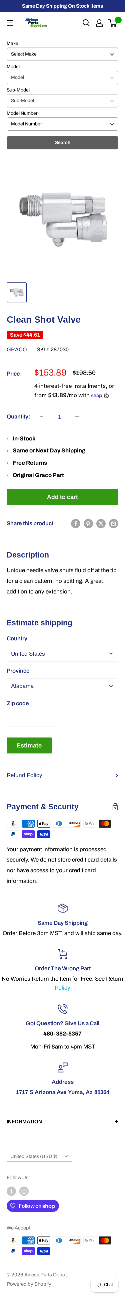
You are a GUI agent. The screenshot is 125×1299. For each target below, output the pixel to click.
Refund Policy (24, 775)
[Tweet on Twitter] (101, 523)
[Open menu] (10, 23)
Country (17, 638)
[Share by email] (113, 523)
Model (13, 66)
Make (12, 43)
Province (18, 671)
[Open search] (86, 23)
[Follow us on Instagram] (24, 1191)
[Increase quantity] (77, 417)
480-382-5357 (62, 1034)
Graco (17, 349)
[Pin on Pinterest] (88, 523)
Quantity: (18, 416)
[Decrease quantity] (42, 417)
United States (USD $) (33, 1156)
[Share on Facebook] (75, 523)
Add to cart (62, 497)
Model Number (22, 113)
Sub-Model (18, 89)
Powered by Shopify (29, 1284)
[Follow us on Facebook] (11, 1191)
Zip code (18, 703)
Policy (62, 988)
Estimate (29, 745)
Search (62, 142)
